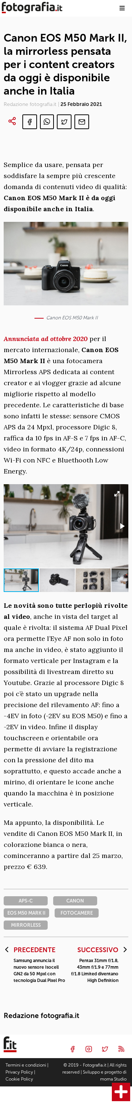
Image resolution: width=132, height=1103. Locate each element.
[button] (122, 526)
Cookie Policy (19, 1079)
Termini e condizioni (26, 1065)
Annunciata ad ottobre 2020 (46, 338)
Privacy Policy (19, 1072)
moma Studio (113, 1079)
